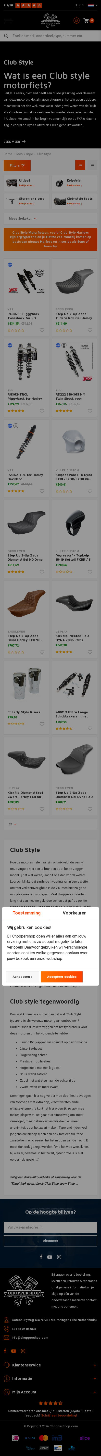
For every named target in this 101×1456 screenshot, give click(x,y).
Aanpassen (21, 977)
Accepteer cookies (61, 977)
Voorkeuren (75, 912)
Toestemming (26, 912)
